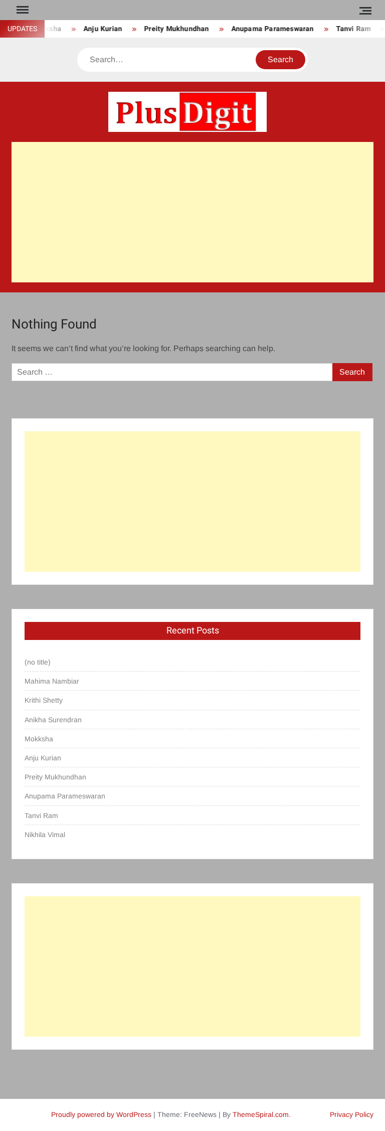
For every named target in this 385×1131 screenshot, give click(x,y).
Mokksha (39, 739)
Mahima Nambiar (52, 681)
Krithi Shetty (44, 700)
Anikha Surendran (53, 720)
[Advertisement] (192, 212)
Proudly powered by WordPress (101, 1114)
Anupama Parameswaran (267, 29)
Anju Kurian (97, 29)
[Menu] (22, 10)
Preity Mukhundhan (170, 29)
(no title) (38, 662)
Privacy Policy (351, 1114)
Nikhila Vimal (45, 835)
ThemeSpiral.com (261, 1114)
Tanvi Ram (347, 29)
